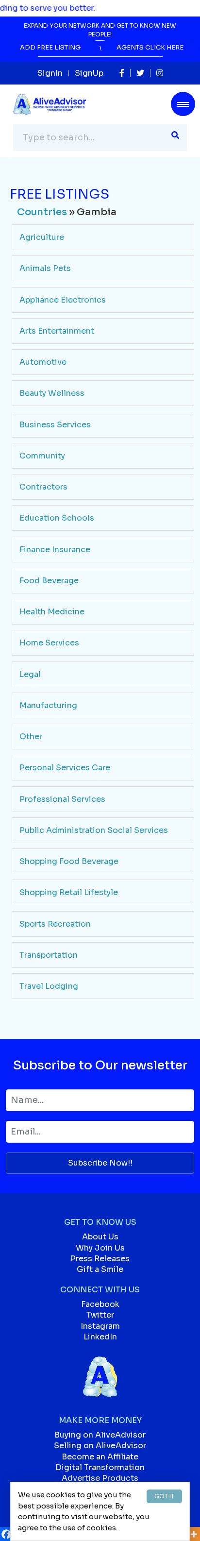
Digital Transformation (100, 1467)
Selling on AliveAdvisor (100, 1445)
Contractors (43, 487)
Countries (42, 212)
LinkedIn (100, 1337)
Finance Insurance (54, 549)
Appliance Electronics (62, 300)
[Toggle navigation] (183, 104)
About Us (100, 1237)
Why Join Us (100, 1248)
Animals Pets (45, 268)
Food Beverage (49, 581)
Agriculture (41, 237)
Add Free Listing (50, 47)
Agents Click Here (150, 47)
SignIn (50, 73)
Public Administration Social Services (93, 830)
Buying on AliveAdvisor (100, 1435)
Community (42, 456)
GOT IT (164, 1496)
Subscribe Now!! (100, 1163)
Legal (30, 674)
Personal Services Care (64, 767)
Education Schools (56, 518)
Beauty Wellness (51, 393)
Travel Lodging (48, 986)
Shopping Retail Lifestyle (68, 892)
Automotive (43, 362)
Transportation (48, 955)
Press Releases (100, 1258)
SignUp (89, 73)
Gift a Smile (100, 1269)
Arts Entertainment (56, 331)
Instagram (100, 1326)
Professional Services (62, 799)
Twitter (100, 1315)
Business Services (55, 425)
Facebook (100, 1304)
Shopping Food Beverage (68, 861)
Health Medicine (51, 612)
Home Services (49, 643)
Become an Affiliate (100, 1457)
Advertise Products (100, 1478)
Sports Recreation (55, 924)
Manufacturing (48, 705)
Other (30, 736)
